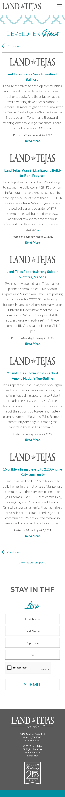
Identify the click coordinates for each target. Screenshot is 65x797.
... (54, 128)
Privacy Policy (32, 752)
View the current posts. (32, 562)
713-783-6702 (32, 740)
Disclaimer (32, 755)
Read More (32, 141)
